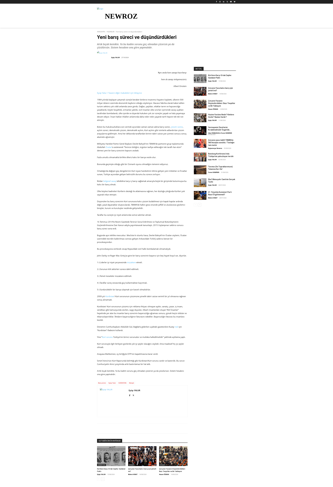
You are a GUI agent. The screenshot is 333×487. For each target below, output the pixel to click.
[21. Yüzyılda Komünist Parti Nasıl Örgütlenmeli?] (200, 195)
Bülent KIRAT (132, 474)
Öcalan (109, 147)
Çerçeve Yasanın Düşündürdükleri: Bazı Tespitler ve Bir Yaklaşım (221, 103)
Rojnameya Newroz (215, 148)
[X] (227, 1)
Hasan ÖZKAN (164, 474)
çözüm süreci (177, 127)
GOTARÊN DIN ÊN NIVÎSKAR (110, 441)
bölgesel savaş (109, 181)
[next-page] (102, 479)
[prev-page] (98, 479)
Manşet (131, 383)
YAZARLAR (110, 32)
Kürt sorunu (107, 337)
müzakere (131, 262)
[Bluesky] (234, 1)
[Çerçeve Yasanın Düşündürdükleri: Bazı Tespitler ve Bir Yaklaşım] (173, 456)
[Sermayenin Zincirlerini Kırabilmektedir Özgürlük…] (200, 130)
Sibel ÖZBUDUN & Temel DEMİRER (220, 133)
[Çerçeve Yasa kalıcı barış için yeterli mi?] (142, 456)
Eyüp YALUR (115, 57)
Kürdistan (109, 296)
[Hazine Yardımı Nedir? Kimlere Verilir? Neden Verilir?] (200, 117)
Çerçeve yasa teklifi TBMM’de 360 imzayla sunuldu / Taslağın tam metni (221, 142)
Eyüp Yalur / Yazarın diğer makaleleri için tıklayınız (119, 93)
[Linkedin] (223, 1)
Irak (176, 326)
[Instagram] (220, 1)
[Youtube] (230, 1)
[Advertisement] (215, 50)
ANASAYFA (101, 32)
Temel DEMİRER (213, 172)
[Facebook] (216, 1)
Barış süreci (102, 383)
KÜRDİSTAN (101, 465)
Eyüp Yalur (112, 383)
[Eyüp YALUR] (104, 57)
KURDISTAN (122, 383)
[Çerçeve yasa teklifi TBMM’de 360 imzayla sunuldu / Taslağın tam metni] (200, 143)
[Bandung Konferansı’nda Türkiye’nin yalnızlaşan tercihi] (200, 157)
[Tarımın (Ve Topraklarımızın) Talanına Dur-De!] (200, 169)
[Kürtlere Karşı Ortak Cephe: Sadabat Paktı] (111, 456)
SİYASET (131, 465)
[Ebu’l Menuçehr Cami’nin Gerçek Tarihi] (200, 182)
